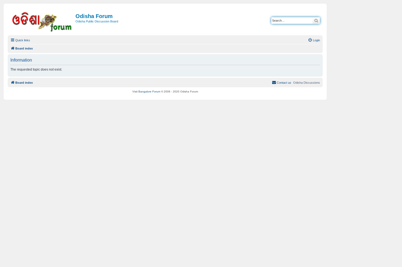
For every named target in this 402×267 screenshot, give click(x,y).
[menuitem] (314, 40)
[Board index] (42, 21)
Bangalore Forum (149, 91)
